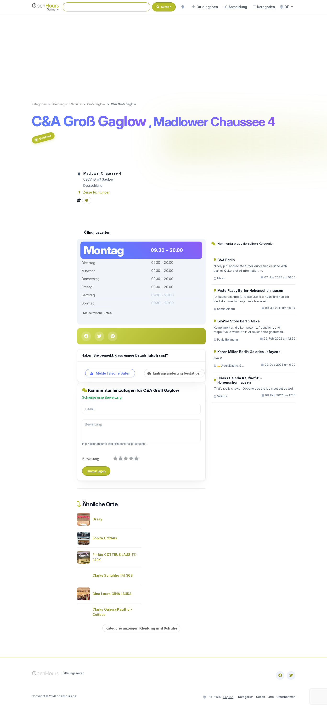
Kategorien (246, 697)
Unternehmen (285, 697)
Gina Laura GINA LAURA (111, 594)
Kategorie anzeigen (141, 628)
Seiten (260, 697)
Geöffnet (45, 137)
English (228, 697)
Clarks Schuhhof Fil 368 (112, 575)
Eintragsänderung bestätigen (177, 373)
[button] (286, 6)
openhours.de (66, 696)
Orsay (97, 519)
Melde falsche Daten (97, 313)
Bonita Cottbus (104, 538)
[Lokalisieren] (182, 6)
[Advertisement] (163, 53)
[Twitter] (291, 675)
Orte (271, 697)
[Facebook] (280, 675)
